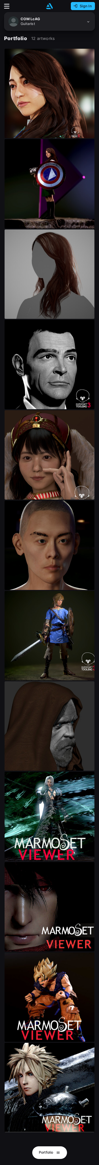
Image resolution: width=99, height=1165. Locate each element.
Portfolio (46, 1152)
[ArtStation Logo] (49, 6)
